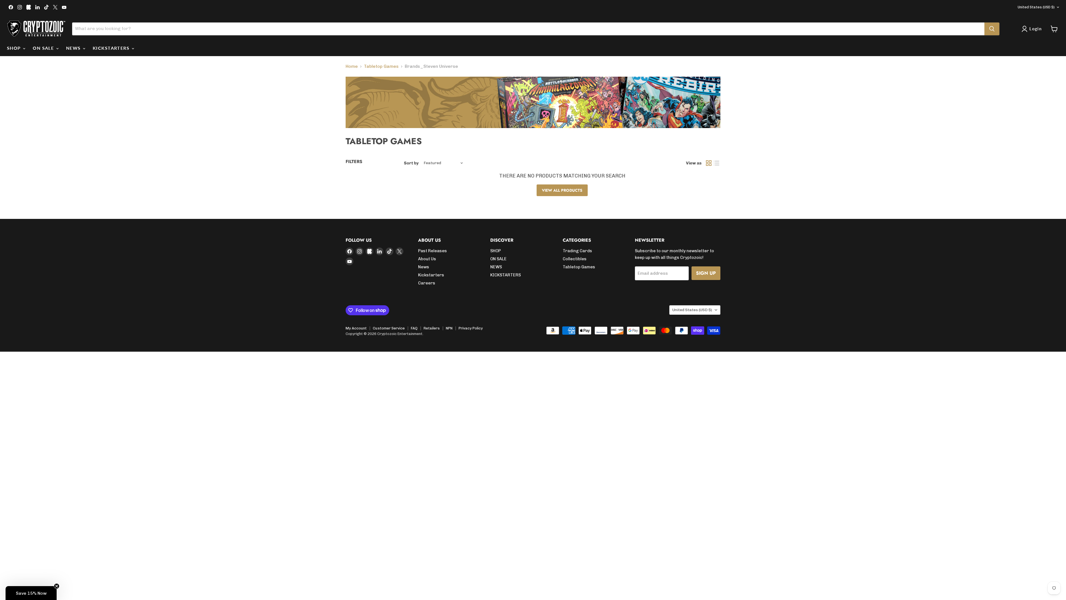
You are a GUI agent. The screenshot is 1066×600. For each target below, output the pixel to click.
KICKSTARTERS (112, 48)
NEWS (74, 48)
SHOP (14, 48)
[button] (31, 593)
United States (1036, 7)
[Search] (991, 28)
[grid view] (709, 163)
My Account (356, 328)
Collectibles (575, 258)
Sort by (411, 163)
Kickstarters (431, 275)
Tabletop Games (381, 66)
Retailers (432, 328)
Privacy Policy (471, 328)
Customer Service (389, 328)
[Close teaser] (56, 586)
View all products (562, 190)
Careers (426, 283)
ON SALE (44, 48)
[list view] (716, 163)
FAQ (414, 328)
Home (352, 66)
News (423, 266)
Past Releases (432, 250)
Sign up (706, 273)
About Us (427, 258)
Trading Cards (577, 250)
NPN (449, 328)
